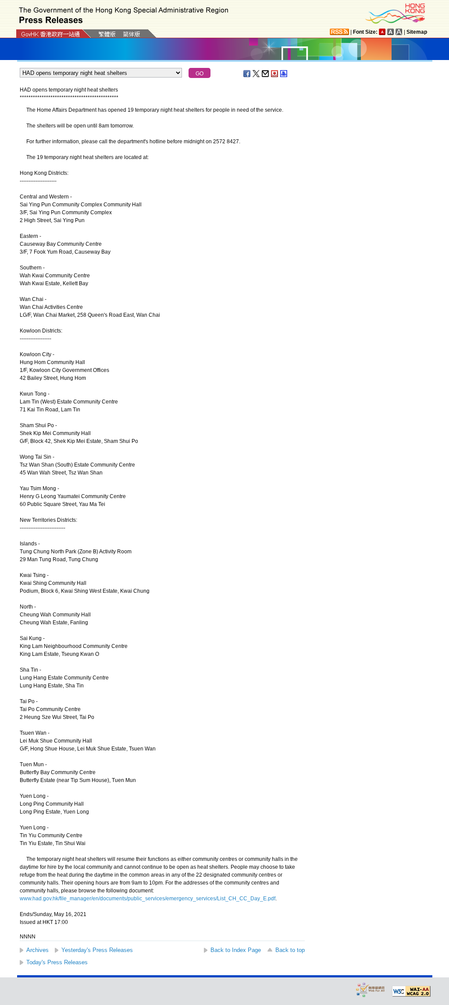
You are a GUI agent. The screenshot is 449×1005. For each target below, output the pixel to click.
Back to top (290, 950)
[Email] (266, 73)
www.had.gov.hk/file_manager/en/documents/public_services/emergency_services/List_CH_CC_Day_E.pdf (147, 898)
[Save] (275, 73)
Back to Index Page (235, 950)
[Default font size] (382, 31)
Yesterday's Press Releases (97, 950)
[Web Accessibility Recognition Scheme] (370, 989)
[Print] (284, 73)
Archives (37, 950)
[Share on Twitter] (256, 73)
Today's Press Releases (57, 962)
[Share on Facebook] (247, 73)
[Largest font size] (399, 31)
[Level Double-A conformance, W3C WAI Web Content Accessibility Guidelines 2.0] (411, 991)
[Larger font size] (390, 31)
